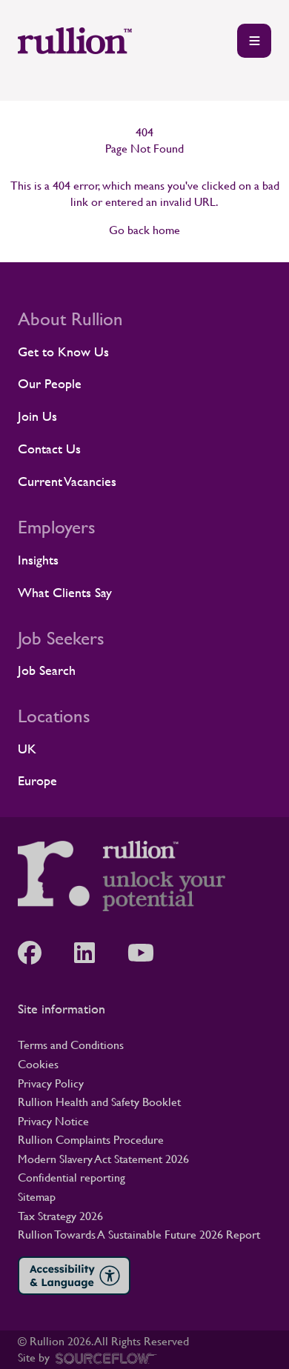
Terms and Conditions (71, 1045)
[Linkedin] (92, 953)
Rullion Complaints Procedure (91, 1140)
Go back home (144, 230)
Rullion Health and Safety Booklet (99, 1102)
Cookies (38, 1064)
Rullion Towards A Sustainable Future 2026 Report (139, 1235)
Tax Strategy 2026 (60, 1216)
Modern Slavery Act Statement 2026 (103, 1159)
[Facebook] (37, 953)
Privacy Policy (51, 1083)
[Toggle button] (254, 41)
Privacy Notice (53, 1121)
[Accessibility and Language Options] (74, 1276)
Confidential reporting (71, 1177)
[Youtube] (148, 953)
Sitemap (37, 1197)
